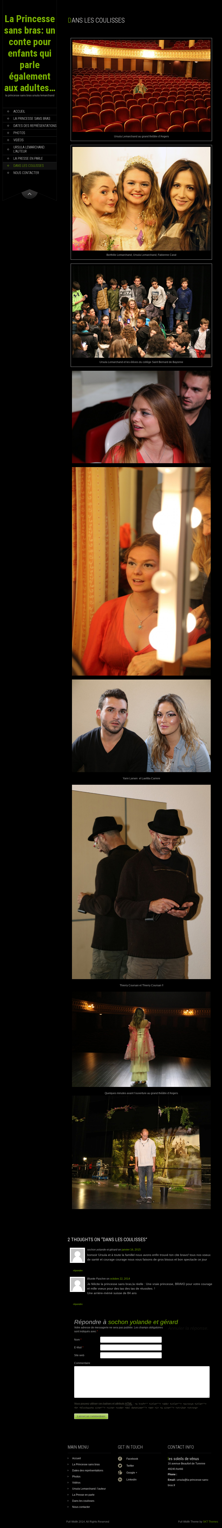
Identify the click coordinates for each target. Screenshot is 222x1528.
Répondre (78, 1270)
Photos (19, 133)
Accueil (19, 111)
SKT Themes (210, 1521)
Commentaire (82, 1363)
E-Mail (78, 1347)
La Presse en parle (28, 158)
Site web (79, 1355)
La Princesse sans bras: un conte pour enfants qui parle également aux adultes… (30, 53)
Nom (78, 1339)
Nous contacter (26, 173)
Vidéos (18, 140)
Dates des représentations (35, 126)
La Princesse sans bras (31, 119)
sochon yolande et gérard (143, 1322)
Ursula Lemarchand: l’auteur (29, 149)
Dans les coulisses (28, 166)
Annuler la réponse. (188, 1328)
